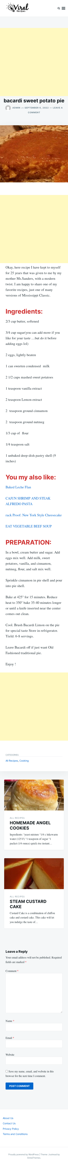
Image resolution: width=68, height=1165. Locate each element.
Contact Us (9, 1123)
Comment (12, 971)
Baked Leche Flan (18, 487)
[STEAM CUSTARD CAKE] (34, 873)
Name (10, 1021)
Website (10, 1054)
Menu (63, 8)
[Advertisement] (34, 62)
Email (10, 1038)
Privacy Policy (11, 1128)
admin (16, 107)
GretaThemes (33, 1157)
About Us (8, 1118)
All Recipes (12, 760)
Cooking (24, 760)
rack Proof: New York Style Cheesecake (34, 515)
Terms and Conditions (15, 1134)
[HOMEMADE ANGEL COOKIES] (34, 795)
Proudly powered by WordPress (23, 1154)
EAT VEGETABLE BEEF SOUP (29, 526)
